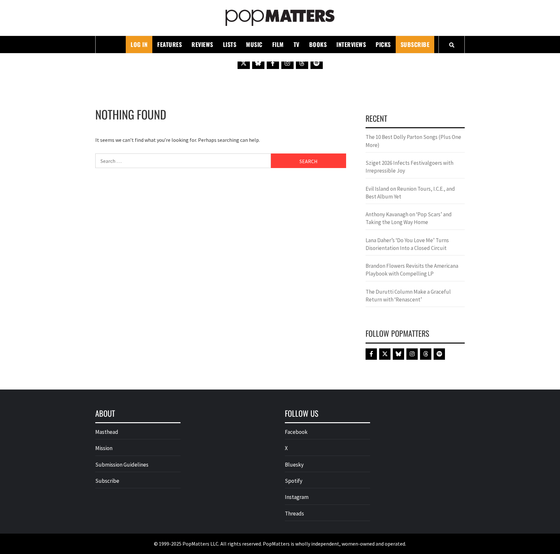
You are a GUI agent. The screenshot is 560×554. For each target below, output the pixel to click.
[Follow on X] (244, 63)
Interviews (351, 44)
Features (169, 44)
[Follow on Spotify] (316, 63)
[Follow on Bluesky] (258, 63)
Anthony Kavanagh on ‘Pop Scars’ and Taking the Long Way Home (409, 218)
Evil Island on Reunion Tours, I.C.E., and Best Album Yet (410, 192)
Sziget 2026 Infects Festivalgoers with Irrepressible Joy (409, 166)
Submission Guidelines (121, 464)
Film (278, 44)
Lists (230, 44)
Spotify (293, 480)
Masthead (106, 431)
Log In (139, 44)
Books (318, 44)
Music (254, 44)
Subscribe (415, 44)
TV (296, 44)
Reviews (202, 44)
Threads (294, 513)
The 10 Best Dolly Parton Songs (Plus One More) (413, 140)
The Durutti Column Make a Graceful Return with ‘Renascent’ (408, 295)
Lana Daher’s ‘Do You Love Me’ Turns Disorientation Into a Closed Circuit (407, 244)
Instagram (297, 497)
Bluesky (294, 464)
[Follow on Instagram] (287, 63)
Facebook (296, 431)
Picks (383, 44)
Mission (103, 448)
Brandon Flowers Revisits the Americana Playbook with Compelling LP (412, 269)
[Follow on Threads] (302, 63)
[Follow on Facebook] (273, 63)
